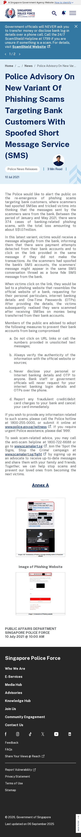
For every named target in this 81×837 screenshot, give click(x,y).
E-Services (13, 677)
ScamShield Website (29, 47)
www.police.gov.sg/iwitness (26, 427)
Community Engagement (25, 717)
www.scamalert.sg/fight (23, 454)
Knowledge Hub (18, 701)
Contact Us (14, 725)
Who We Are (15, 669)
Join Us (10, 709)
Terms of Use (14, 783)
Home (9, 66)
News (29, 66)
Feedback (11, 742)
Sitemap (10, 790)
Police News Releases (22, 169)
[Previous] (5, 54)
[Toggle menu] (73, 13)
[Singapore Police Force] (20, 13)
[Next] (19, 54)
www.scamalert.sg (28, 446)
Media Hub (13, 685)
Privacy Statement (17, 776)
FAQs (8, 749)
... (19, 66)
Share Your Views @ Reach (22, 756)
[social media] (5, 734)
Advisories (13, 693)
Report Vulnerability (18, 769)
